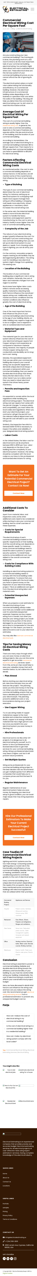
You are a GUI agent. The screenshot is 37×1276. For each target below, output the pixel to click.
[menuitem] (27, 9)
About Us (6, 1178)
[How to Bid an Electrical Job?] (10, 1077)
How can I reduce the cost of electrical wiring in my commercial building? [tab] (18, 1018)
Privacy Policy (7, 1215)
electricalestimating (24, 29)
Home (5, 1174)
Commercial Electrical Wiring (16, 1050)
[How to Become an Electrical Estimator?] (26, 1108)
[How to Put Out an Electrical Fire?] (10, 1092)
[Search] (27, 9)
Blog (13, 29)
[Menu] (31, 9)
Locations (6, 1186)
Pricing (5, 1211)
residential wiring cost (10, 125)
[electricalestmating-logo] (15, 9)
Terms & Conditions (10, 1219)
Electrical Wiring (23, 1052)
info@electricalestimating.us (15, 1237)
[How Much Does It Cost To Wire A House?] (26, 1092)
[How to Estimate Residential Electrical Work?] (10, 1108)
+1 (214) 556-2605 (11, 1241)
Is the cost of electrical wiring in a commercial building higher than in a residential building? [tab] (19, 1029)
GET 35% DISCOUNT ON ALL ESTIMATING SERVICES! (18, 2)
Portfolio (6, 1204)
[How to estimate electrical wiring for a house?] (26, 1077)
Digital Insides (7, 1273)
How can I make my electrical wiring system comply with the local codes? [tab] (18, 1039)
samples (6, 1208)
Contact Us (7, 1182)
